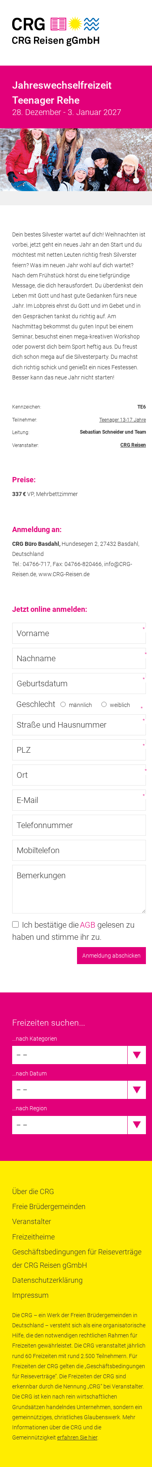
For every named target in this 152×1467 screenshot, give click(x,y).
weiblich (120, 705)
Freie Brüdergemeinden (49, 1206)
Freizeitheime (33, 1237)
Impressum (30, 1295)
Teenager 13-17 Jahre (122, 420)
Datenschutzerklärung (47, 1280)
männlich (80, 705)
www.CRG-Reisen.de (64, 574)
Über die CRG (33, 1191)
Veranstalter (31, 1221)
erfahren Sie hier (77, 1437)
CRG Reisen (133, 445)
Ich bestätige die (50, 925)
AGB (87, 925)
